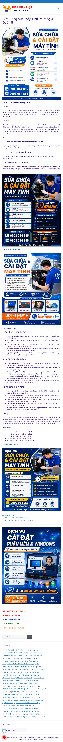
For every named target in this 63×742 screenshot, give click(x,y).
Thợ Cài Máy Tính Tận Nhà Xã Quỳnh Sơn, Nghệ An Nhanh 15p (23, 678)
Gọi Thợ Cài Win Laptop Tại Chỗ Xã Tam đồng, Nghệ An (20, 711)
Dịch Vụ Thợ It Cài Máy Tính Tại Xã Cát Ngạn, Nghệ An (20, 650)
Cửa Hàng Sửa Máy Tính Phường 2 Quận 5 (19, 518)
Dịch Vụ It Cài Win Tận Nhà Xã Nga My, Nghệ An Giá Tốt (21, 714)
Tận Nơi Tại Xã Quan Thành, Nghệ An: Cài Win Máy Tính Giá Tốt (23, 717)
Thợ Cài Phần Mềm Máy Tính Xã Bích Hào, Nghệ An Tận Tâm (22, 669)
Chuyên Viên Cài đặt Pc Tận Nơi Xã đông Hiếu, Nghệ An (20, 653)
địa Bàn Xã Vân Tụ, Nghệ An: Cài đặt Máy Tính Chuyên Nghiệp (23, 694)
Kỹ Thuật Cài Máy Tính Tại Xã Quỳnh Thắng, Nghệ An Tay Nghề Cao (24, 689)
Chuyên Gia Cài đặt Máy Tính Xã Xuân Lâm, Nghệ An (20, 705)
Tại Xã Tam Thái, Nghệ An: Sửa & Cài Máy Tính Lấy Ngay (21, 703)
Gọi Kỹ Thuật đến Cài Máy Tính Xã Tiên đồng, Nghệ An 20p (22, 655)
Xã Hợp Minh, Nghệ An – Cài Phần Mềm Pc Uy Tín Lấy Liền (21, 697)
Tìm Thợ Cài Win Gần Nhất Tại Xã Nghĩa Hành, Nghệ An (20, 658)
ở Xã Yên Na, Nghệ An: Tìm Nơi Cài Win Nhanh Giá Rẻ (20, 708)
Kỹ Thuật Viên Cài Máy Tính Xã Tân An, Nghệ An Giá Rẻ (20, 683)
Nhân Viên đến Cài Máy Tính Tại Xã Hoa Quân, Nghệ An (20, 675)
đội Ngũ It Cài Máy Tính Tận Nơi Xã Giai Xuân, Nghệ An (20, 664)
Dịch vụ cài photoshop (10, 444)
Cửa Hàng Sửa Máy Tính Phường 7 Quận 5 (19, 520)
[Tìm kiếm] (29, 637)
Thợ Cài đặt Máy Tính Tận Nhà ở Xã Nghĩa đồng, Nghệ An (21, 667)
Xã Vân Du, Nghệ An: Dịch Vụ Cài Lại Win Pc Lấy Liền (20, 692)
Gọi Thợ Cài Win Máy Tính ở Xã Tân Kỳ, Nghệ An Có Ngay (21, 672)
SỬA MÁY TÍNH (10, 515)
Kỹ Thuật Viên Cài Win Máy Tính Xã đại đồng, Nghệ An (20, 661)
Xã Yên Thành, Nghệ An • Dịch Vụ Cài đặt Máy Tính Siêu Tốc (22, 700)
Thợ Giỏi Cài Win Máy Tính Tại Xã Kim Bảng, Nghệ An (20, 680)
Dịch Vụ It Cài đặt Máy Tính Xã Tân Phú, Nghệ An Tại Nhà (21, 686)
